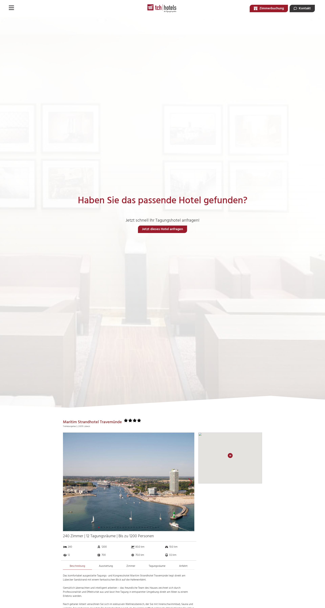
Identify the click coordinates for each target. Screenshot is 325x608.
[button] (190, 481)
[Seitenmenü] (11, 8)
